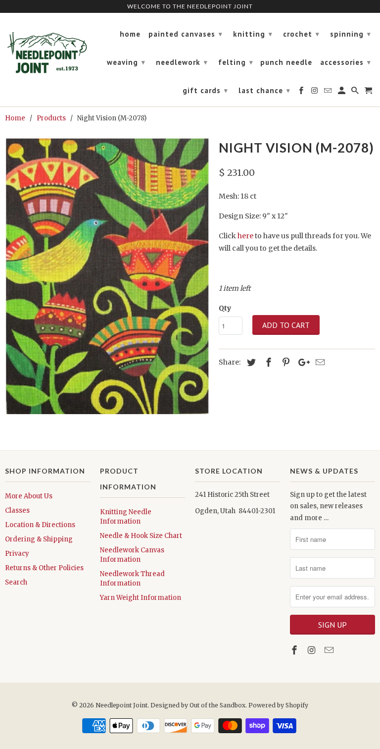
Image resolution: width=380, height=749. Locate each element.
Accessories (345, 62)
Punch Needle (286, 62)
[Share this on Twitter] (250, 362)
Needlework (182, 62)
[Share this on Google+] (301, 362)
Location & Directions (40, 525)
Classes (17, 510)
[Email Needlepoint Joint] (330, 650)
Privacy (17, 553)
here (245, 235)
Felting (235, 62)
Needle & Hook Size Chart (141, 536)
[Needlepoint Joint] (47, 48)
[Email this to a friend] (319, 362)
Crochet (301, 34)
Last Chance (264, 90)
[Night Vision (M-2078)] (107, 275)
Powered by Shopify (278, 705)
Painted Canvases (185, 34)
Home (130, 34)
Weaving (126, 62)
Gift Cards (205, 90)
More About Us (28, 496)
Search (16, 582)
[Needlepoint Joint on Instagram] (312, 650)
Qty (225, 308)
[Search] (355, 92)
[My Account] (342, 92)
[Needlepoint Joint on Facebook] (295, 650)
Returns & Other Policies (44, 568)
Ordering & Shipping (39, 539)
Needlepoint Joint (121, 705)
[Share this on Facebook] (267, 362)
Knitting (253, 34)
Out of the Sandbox (217, 705)
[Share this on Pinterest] (284, 362)
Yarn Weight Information (140, 597)
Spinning (350, 34)
